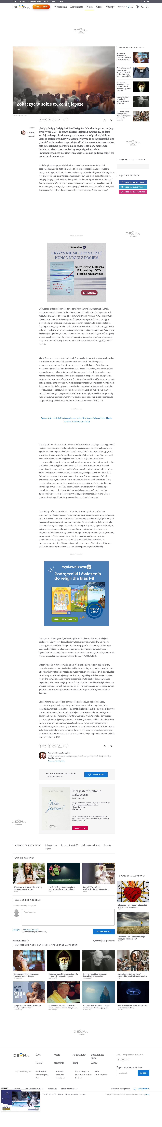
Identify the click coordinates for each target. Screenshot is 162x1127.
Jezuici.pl (17, 1089)
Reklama (60, 1094)
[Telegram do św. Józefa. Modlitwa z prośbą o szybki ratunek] (29, 992)
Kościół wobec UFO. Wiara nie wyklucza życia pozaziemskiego (133, 1007)
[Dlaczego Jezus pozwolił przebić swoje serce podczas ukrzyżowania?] (133, 891)
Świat (38, 1054)
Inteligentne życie (97, 1056)
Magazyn (22, 1)
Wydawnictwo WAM (34, 1089)
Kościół (120, 1010)
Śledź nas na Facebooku (134, 182)
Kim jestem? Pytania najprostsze (86, 792)
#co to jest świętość (69, 845)
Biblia (15, 1)
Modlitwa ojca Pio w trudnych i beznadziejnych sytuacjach (123, 100)
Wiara (89, 7)
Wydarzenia (60, 7)
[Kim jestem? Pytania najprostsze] (56, 808)
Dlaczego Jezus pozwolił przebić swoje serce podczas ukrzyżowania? (132, 907)
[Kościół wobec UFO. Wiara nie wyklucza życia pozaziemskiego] (133, 992)
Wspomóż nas (98, 775)
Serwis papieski (41, 1071)
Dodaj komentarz (104, 932)
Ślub (37, 1078)
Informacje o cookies (71, 1094)
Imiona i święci (60, 1078)
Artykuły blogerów (42, 1075)
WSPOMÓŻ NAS (143, 1089)
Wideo (99, 7)
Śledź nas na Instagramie (135, 192)
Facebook (141, 1)
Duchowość (18, 978)
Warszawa (121, 6)
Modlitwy (78, 1078)
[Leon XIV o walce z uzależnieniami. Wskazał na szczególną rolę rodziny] (98, 873)
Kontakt (45, 1094)
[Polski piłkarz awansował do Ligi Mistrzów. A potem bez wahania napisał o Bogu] (63, 873)
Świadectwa (60, 1075)
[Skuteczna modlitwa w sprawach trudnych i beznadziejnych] (141, 57)
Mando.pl (52, 1089)
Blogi (46, 1)
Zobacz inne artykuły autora (56, 761)
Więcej (109, 6)
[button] (137, 7)
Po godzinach (79, 1054)
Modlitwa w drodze (34, 1)
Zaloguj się (16, 930)
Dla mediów (52, 1094)
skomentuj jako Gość (31, 930)
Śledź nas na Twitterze (134, 187)
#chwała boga (51, 845)
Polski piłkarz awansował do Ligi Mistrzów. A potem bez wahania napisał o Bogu (61, 889)
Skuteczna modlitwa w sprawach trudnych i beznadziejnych (124, 56)
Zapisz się (143, 1073)
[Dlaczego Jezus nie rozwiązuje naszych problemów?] (133, 923)
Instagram (148, 1)
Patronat (82, 1094)
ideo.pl (147, 1094)
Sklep (61, 1)
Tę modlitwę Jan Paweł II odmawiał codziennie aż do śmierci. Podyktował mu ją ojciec (62, 1008)
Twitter (145, 1)
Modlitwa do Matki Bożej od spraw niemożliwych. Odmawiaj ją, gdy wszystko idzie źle (96, 1008)
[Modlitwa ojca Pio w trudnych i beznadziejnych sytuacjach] (141, 101)
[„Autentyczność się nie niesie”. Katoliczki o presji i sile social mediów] (141, 116)
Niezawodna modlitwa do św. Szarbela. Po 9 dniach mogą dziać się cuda (124, 86)
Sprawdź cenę (80, 828)
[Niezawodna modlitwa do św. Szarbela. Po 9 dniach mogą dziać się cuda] (141, 86)
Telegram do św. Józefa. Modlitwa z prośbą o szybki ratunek (27, 1007)
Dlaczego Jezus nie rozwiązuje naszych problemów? (131, 938)
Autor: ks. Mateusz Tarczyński (59, 753)
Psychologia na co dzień (83, 1075)
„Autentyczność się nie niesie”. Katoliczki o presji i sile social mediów (124, 116)
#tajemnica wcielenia (90, 845)
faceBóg (53, 1)
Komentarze (76, 7)
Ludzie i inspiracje (101, 1075)
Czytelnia (59, 1063)
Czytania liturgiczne (82, 1071)
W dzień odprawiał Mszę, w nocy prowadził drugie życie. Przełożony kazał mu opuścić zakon (124, 73)
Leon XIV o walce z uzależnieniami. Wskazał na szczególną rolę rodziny (96, 889)
